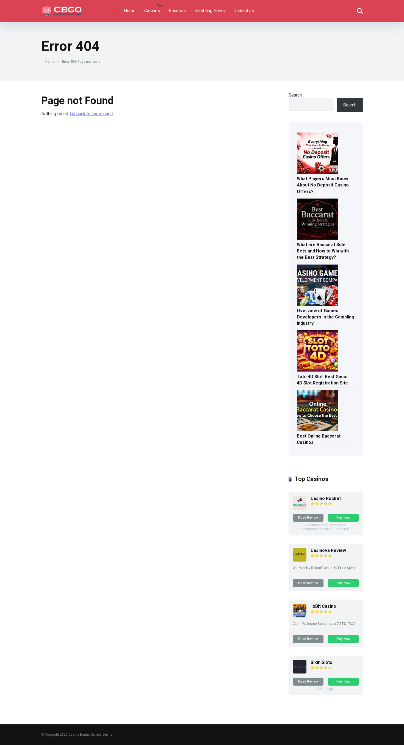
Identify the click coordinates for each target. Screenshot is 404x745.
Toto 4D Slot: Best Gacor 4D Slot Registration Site (322, 380)
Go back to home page (91, 113)
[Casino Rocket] (299, 508)
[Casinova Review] (299, 560)
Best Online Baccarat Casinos (319, 439)
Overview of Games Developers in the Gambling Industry (325, 317)
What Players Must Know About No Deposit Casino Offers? (323, 185)
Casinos (152, 10)
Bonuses (177, 10)
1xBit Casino (323, 606)
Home (129, 10)
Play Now (343, 517)
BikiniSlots (321, 662)
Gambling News (210, 10)
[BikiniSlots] (299, 672)
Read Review (308, 517)
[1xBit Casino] (299, 615)
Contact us (244, 10)
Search (295, 95)
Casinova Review (328, 550)
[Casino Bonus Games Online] (62, 9)
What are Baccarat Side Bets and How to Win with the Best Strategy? (323, 251)
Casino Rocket (326, 498)
